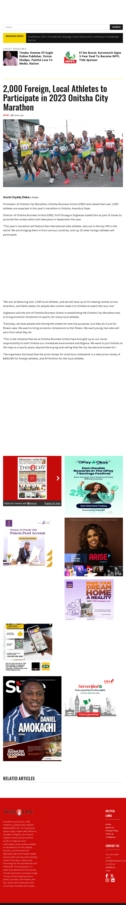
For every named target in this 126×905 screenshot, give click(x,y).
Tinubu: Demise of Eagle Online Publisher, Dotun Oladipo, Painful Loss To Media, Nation (36, 58)
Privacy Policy (112, 830)
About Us (110, 827)
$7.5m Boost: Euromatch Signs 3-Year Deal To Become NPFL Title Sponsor (100, 56)
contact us (110, 867)
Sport (6, 115)
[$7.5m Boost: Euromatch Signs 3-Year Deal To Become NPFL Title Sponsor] (70, 58)
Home (108, 824)
